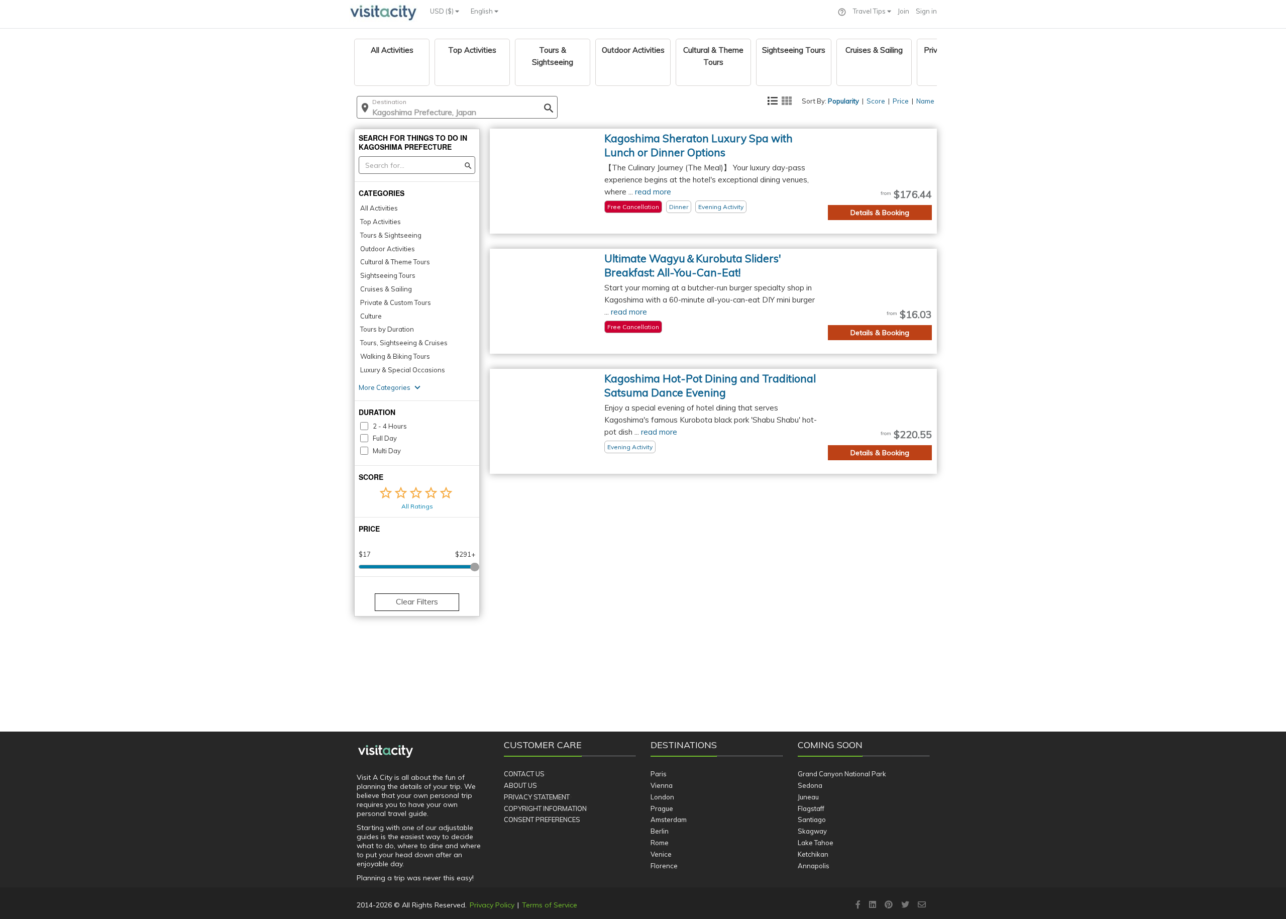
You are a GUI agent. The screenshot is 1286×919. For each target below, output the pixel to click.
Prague (662, 808)
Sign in (926, 11)
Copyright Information (545, 808)
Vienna (662, 785)
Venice (661, 854)
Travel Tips (870, 11)
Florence (664, 866)
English (482, 11)
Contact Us (524, 774)
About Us (520, 785)
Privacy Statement (537, 797)
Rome (660, 843)
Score (876, 101)
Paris (659, 774)
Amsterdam (669, 819)
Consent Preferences (542, 819)
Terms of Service (549, 904)
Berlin (660, 831)
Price (901, 101)
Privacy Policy (492, 904)
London (662, 797)
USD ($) (442, 11)
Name (925, 101)
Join (903, 11)
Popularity (843, 101)
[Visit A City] (385, 752)
